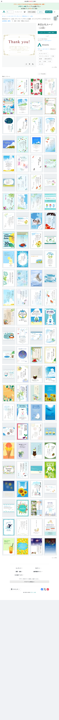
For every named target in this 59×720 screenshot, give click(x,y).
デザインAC (33, 592)
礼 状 (49, 61)
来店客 (40, 58)
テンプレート (18, 12)
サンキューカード (43, 53)
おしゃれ (41, 64)
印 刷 (53, 56)
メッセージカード (47, 40)
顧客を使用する (48, 58)
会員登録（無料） (6, 21)
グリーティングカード (44, 56)
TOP (39, 49)
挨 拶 (45, 61)
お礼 (40, 61)
